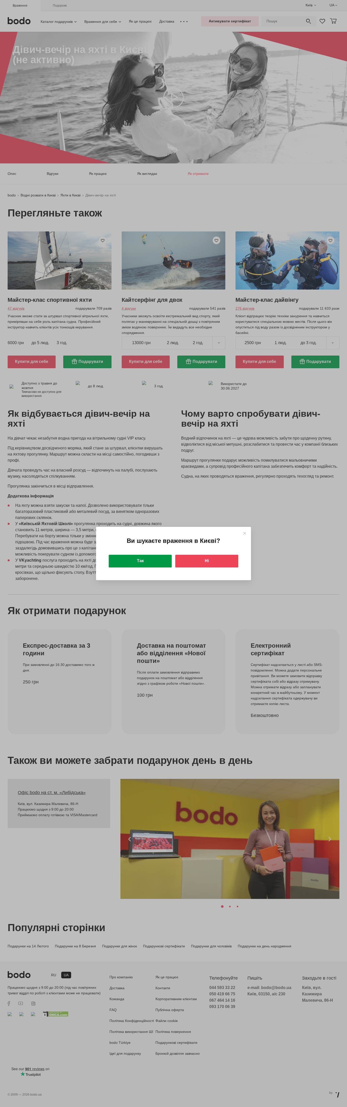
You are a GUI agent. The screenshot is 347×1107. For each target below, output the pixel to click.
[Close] (244, 533)
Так (140, 561)
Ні (207, 561)
